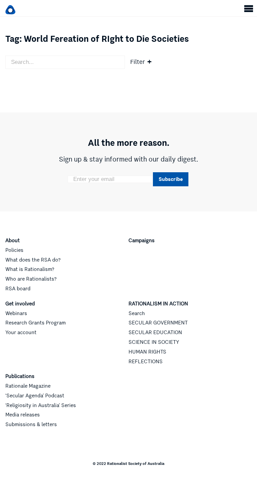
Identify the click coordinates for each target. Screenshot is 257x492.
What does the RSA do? (33, 260)
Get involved (20, 304)
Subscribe (171, 179)
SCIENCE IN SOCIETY (153, 342)
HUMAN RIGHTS (147, 352)
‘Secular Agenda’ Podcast (34, 396)
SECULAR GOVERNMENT (158, 323)
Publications (19, 376)
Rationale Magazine (28, 386)
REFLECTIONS (145, 362)
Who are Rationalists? (31, 279)
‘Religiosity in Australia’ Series (40, 405)
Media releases (22, 415)
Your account (20, 332)
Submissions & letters (31, 424)
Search (136, 313)
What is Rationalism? (29, 269)
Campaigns (141, 240)
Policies (14, 250)
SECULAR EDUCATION (155, 332)
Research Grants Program (35, 323)
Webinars (16, 313)
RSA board (17, 289)
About (12, 240)
